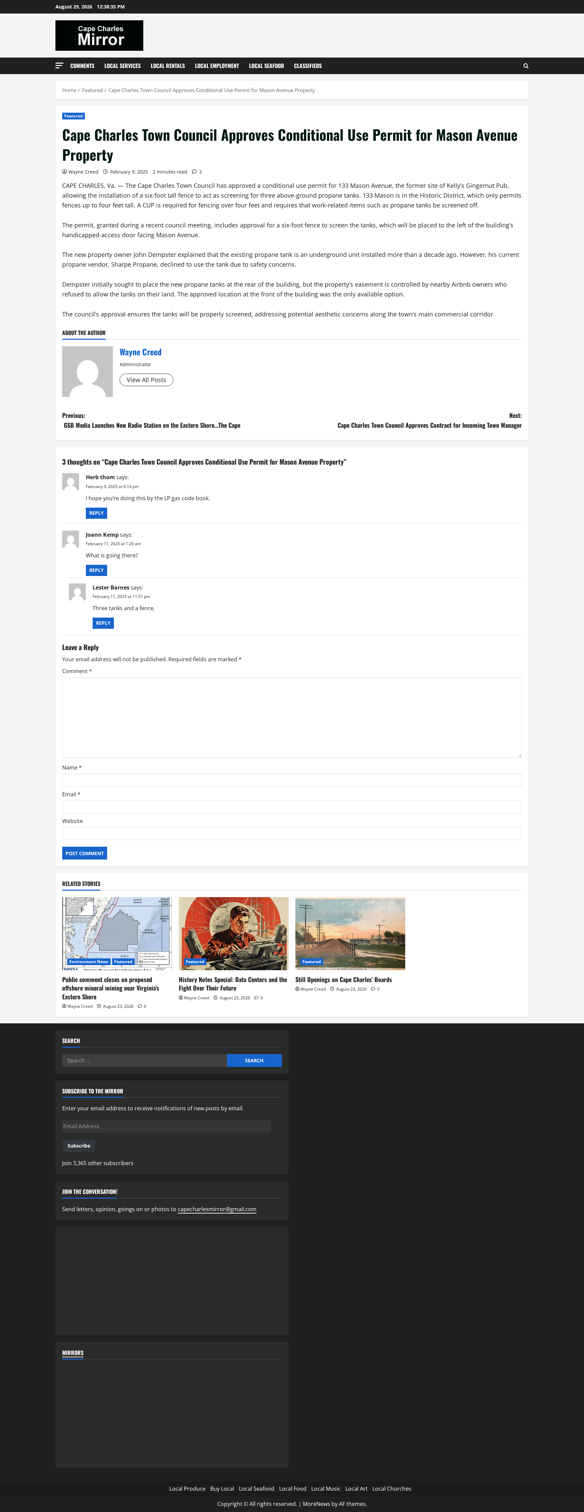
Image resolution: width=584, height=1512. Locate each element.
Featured (73, 116)
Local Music (326, 1488)
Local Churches (391, 1488)
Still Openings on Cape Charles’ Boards (343, 979)
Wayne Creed (83, 172)
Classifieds (308, 66)
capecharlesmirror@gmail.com (217, 1209)
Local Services (122, 66)
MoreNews (316, 1504)
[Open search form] (526, 65)
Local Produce (187, 1488)
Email (71, 794)
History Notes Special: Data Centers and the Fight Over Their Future (233, 983)
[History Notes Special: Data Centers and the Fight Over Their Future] (234, 934)
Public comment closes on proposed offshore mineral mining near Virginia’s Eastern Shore (110, 988)
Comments (82, 66)
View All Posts (146, 380)
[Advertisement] (172, 1281)
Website (72, 821)
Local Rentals (168, 66)
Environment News (88, 961)
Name (72, 767)
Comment (77, 671)
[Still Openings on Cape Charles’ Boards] (350, 934)
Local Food (293, 1488)
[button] (59, 65)
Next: (430, 420)
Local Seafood (266, 66)
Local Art (356, 1488)
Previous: (151, 420)
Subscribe (79, 1145)
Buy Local (222, 1488)
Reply (96, 513)
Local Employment (217, 66)
